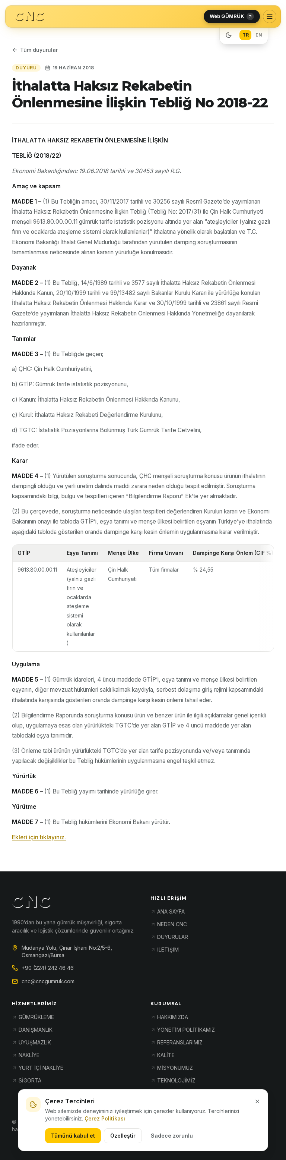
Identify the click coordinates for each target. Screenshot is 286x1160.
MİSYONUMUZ (175, 1068)
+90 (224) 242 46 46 (48, 968)
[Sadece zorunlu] (257, 1101)
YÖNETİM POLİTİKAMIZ (186, 1030)
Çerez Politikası (105, 1118)
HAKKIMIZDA (172, 1017)
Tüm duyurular (39, 50)
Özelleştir (123, 1135)
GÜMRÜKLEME (36, 1017)
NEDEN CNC (172, 924)
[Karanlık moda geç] (229, 35)
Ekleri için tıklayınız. (39, 837)
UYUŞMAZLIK (35, 1042)
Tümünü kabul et (73, 1135)
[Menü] (269, 16)
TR (245, 35)
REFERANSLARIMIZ (180, 1042)
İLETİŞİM (168, 949)
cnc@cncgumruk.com (48, 981)
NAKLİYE (29, 1055)
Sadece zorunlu (172, 1135)
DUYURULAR (172, 937)
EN (258, 35)
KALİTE (166, 1055)
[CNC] (29, 16)
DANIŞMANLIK (36, 1030)
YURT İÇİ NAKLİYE (41, 1068)
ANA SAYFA (171, 911)
